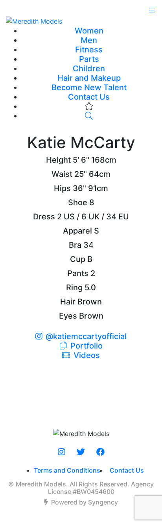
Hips (62, 188)
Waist (62, 174)
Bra (75, 245)
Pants (77, 273)
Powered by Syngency (84, 502)
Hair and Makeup (89, 78)
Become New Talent (89, 87)
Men (89, 40)
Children (89, 68)
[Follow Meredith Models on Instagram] (61, 452)
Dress (44, 216)
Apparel (77, 231)
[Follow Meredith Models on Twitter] (81, 452)
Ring (74, 287)
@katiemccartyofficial (86, 336)
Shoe (77, 202)
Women (89, 30)
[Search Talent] (89, 116)
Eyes (68, 316)
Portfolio (85, 346)
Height (58, 160)
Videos (86, 355)
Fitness (89, 49)
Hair (67, 301)
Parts (89, 59)
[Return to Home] (81, 21)
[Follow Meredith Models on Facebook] (100, 452)
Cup (77, 259)
